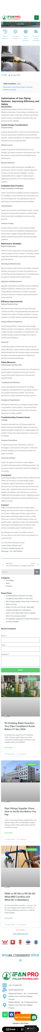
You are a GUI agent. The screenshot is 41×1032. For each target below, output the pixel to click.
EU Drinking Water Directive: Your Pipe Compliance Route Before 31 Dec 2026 (20, 726)
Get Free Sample (22, 1017)
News (8, 583)
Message (4, 654)
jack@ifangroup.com (16, 548)
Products (9, 586)
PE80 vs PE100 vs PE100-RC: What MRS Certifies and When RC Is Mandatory (20, 896)
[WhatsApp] (22, 1029)
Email (3, 645)
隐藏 (18, 84)
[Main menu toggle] (36, 17)
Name (3, 636)
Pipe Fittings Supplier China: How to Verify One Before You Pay (20, 811)
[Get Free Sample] (34, 1017)
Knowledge (10, 580)
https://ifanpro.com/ (14, 545)
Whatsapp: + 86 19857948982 (12, 551)
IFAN (3, 508)
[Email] (7, 1029)
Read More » (9, 748)
